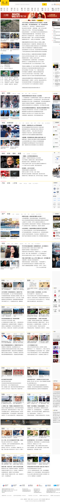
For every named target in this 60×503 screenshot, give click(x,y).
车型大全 (25, 183)
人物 (14, 280)
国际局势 (8, 394)
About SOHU (36, 499)
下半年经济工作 (25, 26)
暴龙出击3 (12, 82)
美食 (28, 307)
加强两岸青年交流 (25, 39)
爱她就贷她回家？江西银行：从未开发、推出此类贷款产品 (34, 80)
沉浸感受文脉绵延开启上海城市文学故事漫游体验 (37, 388)
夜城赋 (14, 79)
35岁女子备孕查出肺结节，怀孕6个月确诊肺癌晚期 (38, 352)
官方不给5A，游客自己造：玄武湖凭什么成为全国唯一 (12, 327)
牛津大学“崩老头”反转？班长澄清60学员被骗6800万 (38, 295)
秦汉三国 (8, 368)
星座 (3, 428)
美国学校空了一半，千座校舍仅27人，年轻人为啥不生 (38, 348)
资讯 (22, 214)
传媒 (40, 394)
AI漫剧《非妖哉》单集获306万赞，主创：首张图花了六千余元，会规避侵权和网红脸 (19, 474)
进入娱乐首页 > (34, 93)
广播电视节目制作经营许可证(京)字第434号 (53, 490)
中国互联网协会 (40, 485)
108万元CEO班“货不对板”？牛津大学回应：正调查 (32, 73)
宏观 (8, 153)
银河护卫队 (17, 80)
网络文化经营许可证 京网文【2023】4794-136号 (9, 490)
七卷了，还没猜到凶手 (6, 476)
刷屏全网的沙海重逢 (26, 37)
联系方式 (32, 499)
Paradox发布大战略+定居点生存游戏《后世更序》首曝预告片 (40, 474)
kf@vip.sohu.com (46, 495)
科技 (3, 243)
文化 (45, 8)
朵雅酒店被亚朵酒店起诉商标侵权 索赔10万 (31, 87)
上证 (54, 152)
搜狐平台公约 (48, 499)
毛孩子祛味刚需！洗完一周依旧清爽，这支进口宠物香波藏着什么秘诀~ (42, 447)
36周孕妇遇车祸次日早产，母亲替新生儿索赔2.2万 (37, 354)
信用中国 (3, 492)
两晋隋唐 (15, 368)
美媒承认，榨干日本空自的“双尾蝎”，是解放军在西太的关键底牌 (40, 411)
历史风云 (22, 394)
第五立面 (6, 77)
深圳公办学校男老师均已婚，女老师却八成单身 (37, 347)
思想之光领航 (25, 24)
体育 (3, 123)
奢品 (21, 280)
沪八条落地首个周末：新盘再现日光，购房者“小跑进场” (33, 225)
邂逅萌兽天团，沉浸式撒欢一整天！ (34, 449)
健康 (3, 333)
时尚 (3, 280)
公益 (33, 394)
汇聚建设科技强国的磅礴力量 (28, 33)
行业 (24, 153)
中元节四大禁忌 (7, 66)
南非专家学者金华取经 (6, 381)
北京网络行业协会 (23, 485)
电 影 (2, 80)
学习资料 (47, 280)
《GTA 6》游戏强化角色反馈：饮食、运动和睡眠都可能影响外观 (40, 470)
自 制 (2, 79)
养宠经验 (34, 428)
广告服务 (28, 499)
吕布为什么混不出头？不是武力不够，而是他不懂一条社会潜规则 (15, 388)
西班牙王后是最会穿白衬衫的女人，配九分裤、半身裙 (12, 297)
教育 (28, 280)
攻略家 (21, 307)
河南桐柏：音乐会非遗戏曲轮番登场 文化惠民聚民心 (38, 386)
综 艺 (2, 84)
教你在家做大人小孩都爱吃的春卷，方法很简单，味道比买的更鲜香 (41, 324)
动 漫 (2, 82)
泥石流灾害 (32, 26)
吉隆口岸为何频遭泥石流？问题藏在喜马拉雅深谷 (32, 47)
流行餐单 (34, 307)
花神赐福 (16, 82)
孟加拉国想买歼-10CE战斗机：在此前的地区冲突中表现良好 (34, 49)
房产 (3, 214)
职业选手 (41, 455)
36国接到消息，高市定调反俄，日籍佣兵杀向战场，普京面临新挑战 (41, 407)
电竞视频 (34, 455)
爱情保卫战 (11, 84)
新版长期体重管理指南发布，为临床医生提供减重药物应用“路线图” (15, 354)
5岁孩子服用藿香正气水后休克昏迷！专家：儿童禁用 (38, 350)
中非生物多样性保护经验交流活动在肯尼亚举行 (11, 383)
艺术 (47, 368)
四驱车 (55, 200)
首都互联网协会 (58, 485)
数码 (32, 243)
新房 (13, 214)
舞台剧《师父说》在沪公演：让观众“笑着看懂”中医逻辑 (38, 381)
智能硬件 (16, 243)
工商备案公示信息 (36, 491)
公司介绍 (40, 499)
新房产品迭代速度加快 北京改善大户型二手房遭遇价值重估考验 (35, 235)
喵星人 (40, 428)
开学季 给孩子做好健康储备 (37, 30)
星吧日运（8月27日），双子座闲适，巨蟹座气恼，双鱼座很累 (14, 447)
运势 (14, 428)
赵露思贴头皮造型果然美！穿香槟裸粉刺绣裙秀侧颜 (12, 299)
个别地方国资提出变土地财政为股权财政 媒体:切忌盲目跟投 (34, 51)
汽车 (3, 183)
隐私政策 (43, 499)
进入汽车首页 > (35, 183)
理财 (14, 153)
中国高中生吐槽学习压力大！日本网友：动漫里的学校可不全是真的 (15, 470)
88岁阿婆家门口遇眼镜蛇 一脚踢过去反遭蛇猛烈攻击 (33, 71)
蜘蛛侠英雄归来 (8, 80)
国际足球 (27, 123)
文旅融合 (43, 39)
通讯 (12, 243)
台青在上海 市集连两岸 (35, 39)
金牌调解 (6, 84)
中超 (23, 123)
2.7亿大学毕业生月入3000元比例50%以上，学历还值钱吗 (39, 299)
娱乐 (3, 93)
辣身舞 (12, 80)
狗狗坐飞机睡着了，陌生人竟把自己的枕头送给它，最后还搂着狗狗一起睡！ (43, 445)
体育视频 (10, 123)
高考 (33, 280)
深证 (58, 152)
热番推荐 (22, 455)
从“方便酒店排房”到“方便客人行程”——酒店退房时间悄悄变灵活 (14, 322)
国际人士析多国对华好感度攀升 (38, 37)
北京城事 (54, 19)
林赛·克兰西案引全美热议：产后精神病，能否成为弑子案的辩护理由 (15, 352)
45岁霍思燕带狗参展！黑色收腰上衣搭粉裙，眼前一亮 (12, 295)
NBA (17, 8)
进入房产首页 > (39, 214)
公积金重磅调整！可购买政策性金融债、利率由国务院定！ (34, 218)
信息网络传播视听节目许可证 (50, 491)
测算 (8, 428)
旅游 (35, 8)
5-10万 (55, 198)
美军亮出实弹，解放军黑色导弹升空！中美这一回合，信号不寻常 (15, 409)
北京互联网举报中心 (15, 485)
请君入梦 (10, 79)
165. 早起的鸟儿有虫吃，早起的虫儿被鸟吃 (36, 326)
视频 (25, 8)
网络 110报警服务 (31, 485)
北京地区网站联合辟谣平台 (26, 491)
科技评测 (21, 243)
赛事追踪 (47, 455)
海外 (28, 214)
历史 (48, 8)
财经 (3, 153)
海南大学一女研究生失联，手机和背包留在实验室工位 (38, 297)
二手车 (15, 183)
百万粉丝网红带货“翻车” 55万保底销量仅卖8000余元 (33, 82)
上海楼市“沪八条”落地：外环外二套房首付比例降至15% (33, 222)
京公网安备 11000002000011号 (8, 491)
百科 (25, 214)
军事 (4, 8)
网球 (42, 123)
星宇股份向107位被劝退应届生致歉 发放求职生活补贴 (33, 68)
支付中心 (22, 499)
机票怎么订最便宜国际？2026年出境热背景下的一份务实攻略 (14, 326)
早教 (33, 333)
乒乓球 (38, 123)
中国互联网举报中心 (6, 485)
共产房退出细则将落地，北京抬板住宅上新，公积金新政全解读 (35, 232)
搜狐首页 (5, 3)
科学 (29, 243)
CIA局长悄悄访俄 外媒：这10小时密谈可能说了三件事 (33, 63)
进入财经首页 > (34, 153)
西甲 (35, 123)
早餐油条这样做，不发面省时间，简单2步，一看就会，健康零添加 (41, 327)
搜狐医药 (8, 333)
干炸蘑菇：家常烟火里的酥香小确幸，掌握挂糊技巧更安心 (39, 320)
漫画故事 (8, 455)
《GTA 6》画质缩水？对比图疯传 (34, 476)
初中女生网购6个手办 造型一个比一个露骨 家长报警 (33, 70)
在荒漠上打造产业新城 (40, 35)
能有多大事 (11, 77)
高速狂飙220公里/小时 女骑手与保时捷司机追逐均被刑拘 (34, 75)
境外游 (15, 307)
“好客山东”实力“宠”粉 (26, 30)
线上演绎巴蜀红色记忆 (32, 383)
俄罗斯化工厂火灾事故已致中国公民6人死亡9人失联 (33, 61)
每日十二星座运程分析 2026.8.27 (8, 445)
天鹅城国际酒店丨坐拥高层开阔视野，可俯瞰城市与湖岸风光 (14, 324)
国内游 (8, 307)
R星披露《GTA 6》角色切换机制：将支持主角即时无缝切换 (39, 472)
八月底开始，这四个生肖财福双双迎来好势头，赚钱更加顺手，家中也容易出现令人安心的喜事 (21, 443)
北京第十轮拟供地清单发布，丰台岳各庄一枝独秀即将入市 (34, 234)
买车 (8, 183)
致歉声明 (47, 394)
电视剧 (28, 8)
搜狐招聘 (25, 499)
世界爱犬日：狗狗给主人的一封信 (34, 443)
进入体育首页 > (47, 123)
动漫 (3, 455)
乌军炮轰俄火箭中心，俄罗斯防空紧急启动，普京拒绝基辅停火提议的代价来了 (17, 411)
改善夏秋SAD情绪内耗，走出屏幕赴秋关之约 (10, 347)
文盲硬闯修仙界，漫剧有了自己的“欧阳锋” (10, 472)
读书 (40, 368)
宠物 (28, 428)
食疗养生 (41, 307)
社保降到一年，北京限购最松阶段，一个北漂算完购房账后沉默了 (40, 409)
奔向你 (17, 79)
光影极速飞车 (7, 82)
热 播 (2, 77)
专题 (7, 8)
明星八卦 (14, 93)
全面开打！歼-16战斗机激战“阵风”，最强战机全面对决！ (13, 415)
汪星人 (47, 428)
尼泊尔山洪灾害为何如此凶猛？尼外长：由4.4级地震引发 (34, 56)
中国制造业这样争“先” (40, 26)
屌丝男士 (6, 79)
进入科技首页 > (37, 243)
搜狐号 (55, 288)
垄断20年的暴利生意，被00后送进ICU (35, 301)
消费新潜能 (35, 28)
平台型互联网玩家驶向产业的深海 (34, 468)
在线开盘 (32, 214)
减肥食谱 (47, 307)
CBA (20, 123)
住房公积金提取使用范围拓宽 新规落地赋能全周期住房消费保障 (35, 220)
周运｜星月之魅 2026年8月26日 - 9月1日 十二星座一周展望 (13, 449)
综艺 (26, 93)
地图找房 (17, 214)
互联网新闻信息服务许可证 (26, 490)
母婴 (38, 8)
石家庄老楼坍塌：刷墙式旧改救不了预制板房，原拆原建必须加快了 (36, 223)
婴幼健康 (47, 333)
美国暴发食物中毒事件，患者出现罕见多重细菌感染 (12, 350)
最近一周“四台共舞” (43, 28)
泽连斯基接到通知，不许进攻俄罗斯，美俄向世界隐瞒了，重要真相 (15, 413)
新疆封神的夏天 (7, 65)
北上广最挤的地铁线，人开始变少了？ (35, 413)
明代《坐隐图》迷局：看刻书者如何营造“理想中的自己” (13, 386)
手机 (25, 243)
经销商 (29, 183)
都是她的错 (16, 77)
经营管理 (28, 153)
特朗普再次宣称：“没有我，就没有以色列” (30, 57)
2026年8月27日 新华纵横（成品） (8, 320)
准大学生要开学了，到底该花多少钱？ (35, 293)
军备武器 (15, 394)
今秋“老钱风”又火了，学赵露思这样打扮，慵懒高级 (12, 301)
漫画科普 (15, 455)
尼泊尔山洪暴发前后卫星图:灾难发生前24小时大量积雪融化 (34, 45)
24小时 (56, 8)
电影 (22, 93)
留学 (40, 280)
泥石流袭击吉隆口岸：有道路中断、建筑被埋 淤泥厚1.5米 (34, 44)
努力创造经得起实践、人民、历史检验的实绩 (38, 24)
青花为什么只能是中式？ (8, 68)
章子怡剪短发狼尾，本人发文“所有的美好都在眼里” (12, 293)
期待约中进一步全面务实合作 (28, 35)
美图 (29, 93)
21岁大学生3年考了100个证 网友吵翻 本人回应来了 (32, 83)
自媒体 (20, 183)
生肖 (21, 428)
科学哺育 (41, 333)
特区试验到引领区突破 (26, 28)
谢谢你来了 (16, 84)
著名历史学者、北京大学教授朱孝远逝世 (9, 385)
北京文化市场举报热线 (49, 485)
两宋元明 (22, 368)
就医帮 (21, 333)
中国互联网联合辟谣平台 (37, 492)
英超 (14, 8)
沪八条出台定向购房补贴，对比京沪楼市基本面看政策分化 (34, 230)
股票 (19, 153)
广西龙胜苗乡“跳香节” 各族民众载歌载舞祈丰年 (37, 385)
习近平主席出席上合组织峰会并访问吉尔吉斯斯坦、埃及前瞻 (34, 22)
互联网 (8, 243)
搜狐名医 (15, 333)
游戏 (28, 455)
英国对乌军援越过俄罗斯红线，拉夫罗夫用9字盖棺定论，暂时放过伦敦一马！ (17, 407)
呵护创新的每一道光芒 (40, 33)
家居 (8, 214)
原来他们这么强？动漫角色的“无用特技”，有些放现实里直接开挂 (14, 468)
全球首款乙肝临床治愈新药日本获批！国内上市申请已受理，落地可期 (16, 348)
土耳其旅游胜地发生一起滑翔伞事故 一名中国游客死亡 (33, 59)
